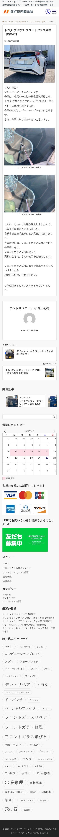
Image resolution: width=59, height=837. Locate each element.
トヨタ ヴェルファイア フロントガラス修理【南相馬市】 (29, 617)
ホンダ (27, 759)
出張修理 (14, 782)
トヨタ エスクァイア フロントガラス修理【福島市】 (27, 621)
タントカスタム (11, 676)
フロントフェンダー (14, 745)
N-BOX (9, 646)
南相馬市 (36, 783)
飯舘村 (27, 810)
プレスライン (25, 751)
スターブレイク (29, 661)
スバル (34, 668)
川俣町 (33, 792)
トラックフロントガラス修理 (17, 692)
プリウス (9, 752)
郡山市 (43, 800)
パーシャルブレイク (20, 708)
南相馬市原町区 (14, 791)
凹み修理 (44, 773)
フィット (45, 709)
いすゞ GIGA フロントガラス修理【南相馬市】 (24, 624)
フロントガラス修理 (11, 601)
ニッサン (34, 700)
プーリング (44, 751)
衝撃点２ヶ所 (27, 800)
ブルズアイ (35, 745)
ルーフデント (23, 766)
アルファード (25, 647)
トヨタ (43, 684)
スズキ (9, 661)
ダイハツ (30, 675)
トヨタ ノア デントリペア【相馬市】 (20, 614)
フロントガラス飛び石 (26, 736)
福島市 (10, 800)
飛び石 (11, 809)
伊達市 (26, 773)
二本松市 (10, 773)
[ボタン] (48, 11)
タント (47, 669)
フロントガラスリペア (26, 717)
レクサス (38, 766)
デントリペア (8, 598)
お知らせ (6, 594)
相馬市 (46, 792)
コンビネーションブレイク (23, 654)
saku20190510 (29, 330)
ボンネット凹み (45, 759)
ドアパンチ (14, 700)
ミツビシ (8, 766)
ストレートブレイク (15, 668)
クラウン (40, 647)
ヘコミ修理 (10, 759)
